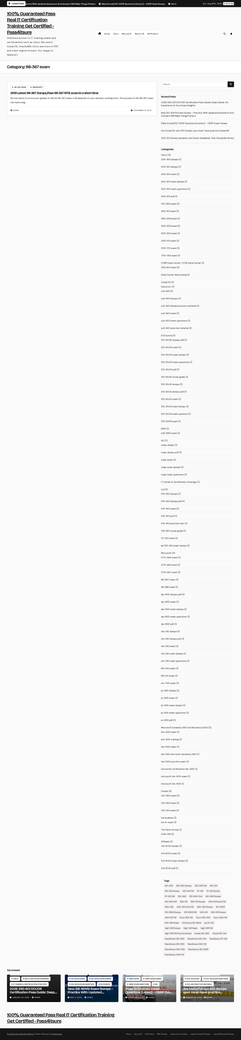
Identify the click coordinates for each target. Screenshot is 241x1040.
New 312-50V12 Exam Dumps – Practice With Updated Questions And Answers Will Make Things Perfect (90, 994)
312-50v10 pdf (168, 369)
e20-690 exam (169, 433)
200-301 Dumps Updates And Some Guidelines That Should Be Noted (197, 138)
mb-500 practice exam (173, 761)
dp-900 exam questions (174, 616)
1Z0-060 (169, 885)
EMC (163, 428)
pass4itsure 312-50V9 (198, 949)
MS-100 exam (168, 668)
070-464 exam (169, 557)
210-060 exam (168, 203)
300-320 (169, 907)
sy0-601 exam (168, 313)
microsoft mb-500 (171, 783)
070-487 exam (169, 572)
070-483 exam (169, 564)
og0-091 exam (190, 928)
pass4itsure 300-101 (197, 944)
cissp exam (167, 459)
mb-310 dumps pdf (171, 638)
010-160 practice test (172, 523)
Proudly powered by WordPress (20, 1034)
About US (139, 34)
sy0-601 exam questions (174, 320)
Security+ (166, 286)
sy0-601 (165, 291)
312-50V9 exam (169, 421)
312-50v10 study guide (173, 376)
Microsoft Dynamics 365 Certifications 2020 (184, 727)
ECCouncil (166, 335)
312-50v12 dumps (170, 384)
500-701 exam (168, 248)
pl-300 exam (168, 697)
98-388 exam (168, 587)
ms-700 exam (168, 683)
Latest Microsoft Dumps (223, 1034)
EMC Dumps (162, 1034)
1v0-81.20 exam (169, 853)
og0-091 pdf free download (178, 933)
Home (107, 34)
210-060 (182, 896)
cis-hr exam (167, 822)
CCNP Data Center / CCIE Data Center (181, 262)
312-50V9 (220, 907)
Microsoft (127, 34)
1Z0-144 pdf (188, 891)
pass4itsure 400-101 (174, 954)
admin (16, 110)
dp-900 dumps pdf (171, 594)
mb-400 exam (168, 732)
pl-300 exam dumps (171, 705)
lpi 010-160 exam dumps (173, 545)
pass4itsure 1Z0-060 (174, 938)
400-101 (204, 912)
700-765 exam (169, 255)
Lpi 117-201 (209, 923)
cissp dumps (167, 445)
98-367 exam (20, 87)
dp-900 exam (168, 601)
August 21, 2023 (194, 997)
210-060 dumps (213, 896)
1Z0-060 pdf (201, 885)
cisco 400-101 (220, 917)
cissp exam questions (172, 474)
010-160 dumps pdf (171, 501)
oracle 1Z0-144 (219, 933)
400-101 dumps (218, 912)
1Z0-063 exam (168, 803)
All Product (152, 34)
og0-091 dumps (172, 928)
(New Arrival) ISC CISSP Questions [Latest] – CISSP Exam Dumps (194, 123)
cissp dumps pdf (169, 452)
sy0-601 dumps (169, 298)
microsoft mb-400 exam (174, 776)
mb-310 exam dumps (172, 653)
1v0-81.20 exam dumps (173, 860)
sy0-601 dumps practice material (178, 305)
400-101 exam (168, 240)
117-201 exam (168, 538)
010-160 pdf (167, 516)
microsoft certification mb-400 (177, 769)
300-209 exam (169, 225)
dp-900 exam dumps (172, 609)
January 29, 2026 (21, 997)
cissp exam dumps (170, 467)
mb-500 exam (168, 746)
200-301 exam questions (174, 189)
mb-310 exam (168, 646)
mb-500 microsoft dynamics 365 (178, 754)
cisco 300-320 (203, 917)
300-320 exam (169, 233)
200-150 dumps (169, 159)
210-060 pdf (171, 901)
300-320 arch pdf (185, 907)
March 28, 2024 (136, 997)
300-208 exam (169, 218)
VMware (165, 841)
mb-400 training (170, 739)
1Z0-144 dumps (172, 891)
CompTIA (166, 282)
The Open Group (170, 829)
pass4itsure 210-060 (174, 944)
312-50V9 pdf (190, 912)
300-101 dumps (198, 901)
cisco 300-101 (186, 917)
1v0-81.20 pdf (168, 868)
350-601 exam (168, 267)
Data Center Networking (173, 274)
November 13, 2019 (142, 110)
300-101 (183, 901)
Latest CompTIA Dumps (200, 1034)
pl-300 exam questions (173, 712)
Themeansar (56, 1034)
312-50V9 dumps (173, 912)
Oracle (164, 791)
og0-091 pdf (207, 928)
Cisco (116, 34)
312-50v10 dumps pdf (172, 339)
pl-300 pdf (167, 720)
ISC (162, 440)
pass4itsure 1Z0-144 (197, 938)
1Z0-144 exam (168, 810)
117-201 (200, 891)
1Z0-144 (213, 885)
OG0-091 (166, 834)
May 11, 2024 (76, 997)
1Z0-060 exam (168, 795)
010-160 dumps (169, 493)
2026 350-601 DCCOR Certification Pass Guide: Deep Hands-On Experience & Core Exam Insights (194, 104)
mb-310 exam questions (173, 661)
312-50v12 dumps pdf (172, 391)
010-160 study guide (172, 530)
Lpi (162, 489)
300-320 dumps (205, 907)
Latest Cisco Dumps (179, 1034)
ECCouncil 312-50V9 (191, 923)
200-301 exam (168, 174)
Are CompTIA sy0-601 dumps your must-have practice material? (195, 130)
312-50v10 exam (169, 347)
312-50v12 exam (169, 399)
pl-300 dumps (168, 690)
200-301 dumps (169, 166)
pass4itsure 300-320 (175, 949)
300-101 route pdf (217, 901)
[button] (224, 34)
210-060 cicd (195, 896)
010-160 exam (168, 508)
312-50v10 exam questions (175, 362)
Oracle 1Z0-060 (201, 933)
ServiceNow (167, 817)
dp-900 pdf (167, 624)
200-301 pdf (167, 196)
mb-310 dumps (169, 631)
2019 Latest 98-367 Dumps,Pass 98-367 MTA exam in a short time (54, 93)
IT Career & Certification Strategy (179, 482)
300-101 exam (168, 211)
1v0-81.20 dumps (170, 846)
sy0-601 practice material (174, 328)
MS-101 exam (167, 675)
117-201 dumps (213, 891)
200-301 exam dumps (172, 181)
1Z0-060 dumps (184, 885)
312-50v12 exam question (174, 413)
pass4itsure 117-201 (218, 938)
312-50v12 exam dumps (173, 406)
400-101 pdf (170, 917)
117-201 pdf (170, 896)
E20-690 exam (172, 923)
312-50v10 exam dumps (173, 354)
